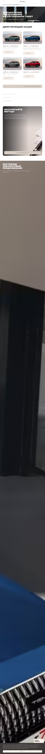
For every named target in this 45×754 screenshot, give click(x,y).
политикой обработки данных (21, 744)
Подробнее (7, 52)
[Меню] (41, 1)
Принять (21, 751)
